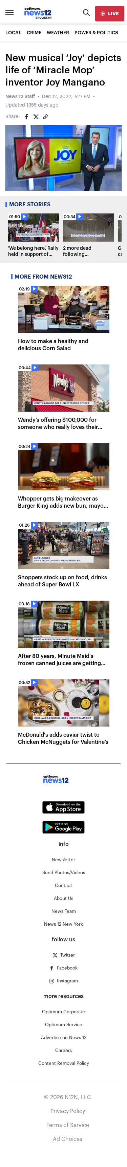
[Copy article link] (45, 116)
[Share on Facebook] (26, 116)
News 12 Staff (20, 96)
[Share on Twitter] (36, 116)
